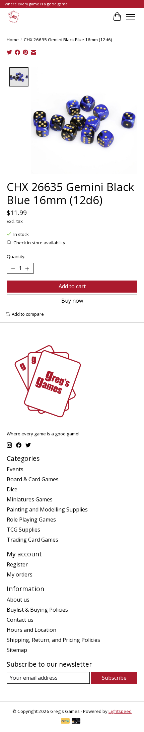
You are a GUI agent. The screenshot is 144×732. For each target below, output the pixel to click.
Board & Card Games (33, 479)
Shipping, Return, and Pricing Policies (53, 640)
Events (15, 469)
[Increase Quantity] (27, 268)
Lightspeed (120, 711)
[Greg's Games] (13, 16)
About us (18, 599)
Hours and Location (31, 629)
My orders (19, 574)
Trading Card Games (32, 539)
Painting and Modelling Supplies (47, 509)
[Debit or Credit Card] (76, 721)
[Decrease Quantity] (13, 268)
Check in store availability (39, 243)
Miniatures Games (30, 499)
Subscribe (114, 677)
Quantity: (16, 256)
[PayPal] (65, 721)
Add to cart (72, 286)
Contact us (20, 619)
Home (13, 40)
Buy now (72, 300)
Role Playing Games (31, 519)
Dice (12, 489)
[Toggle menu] (130, 16)
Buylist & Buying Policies (37, 609)
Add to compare (28, 314)
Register (17, 564)
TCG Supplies (23, 529)
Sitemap (17, 650)
